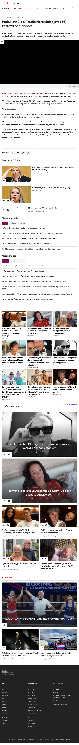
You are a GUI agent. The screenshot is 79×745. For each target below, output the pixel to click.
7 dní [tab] (13, 261)
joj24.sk (30, 692)
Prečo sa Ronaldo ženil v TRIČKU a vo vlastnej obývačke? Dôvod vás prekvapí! (28, 276)
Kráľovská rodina (51, 8)
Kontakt (56, 692)
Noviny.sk (5, 8)
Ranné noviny (32, 701)
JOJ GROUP (5, 701)
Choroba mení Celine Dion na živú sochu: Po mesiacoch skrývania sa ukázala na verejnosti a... (33, 233)
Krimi (29, 717)
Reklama (56, 689)
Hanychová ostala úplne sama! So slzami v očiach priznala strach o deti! (26, 266)
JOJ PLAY (4, 692)
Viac (63, 8)
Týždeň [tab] (13, 223)
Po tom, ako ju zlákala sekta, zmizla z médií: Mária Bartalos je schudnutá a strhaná (30, 238)
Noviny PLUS (31, 695)
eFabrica (67, 739)
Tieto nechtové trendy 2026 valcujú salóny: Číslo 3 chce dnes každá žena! (27, 244)
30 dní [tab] (21, 261)
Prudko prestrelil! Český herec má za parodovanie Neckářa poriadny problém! (28, 299)
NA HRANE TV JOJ (33, 704)
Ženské (4, 708)
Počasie (4, 723)
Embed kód (75, 86)
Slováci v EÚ (31, 726)
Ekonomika (31, 723)
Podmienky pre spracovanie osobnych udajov (62, 696)
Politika (30, 720)
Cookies (55, 700)
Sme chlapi (5, 714)
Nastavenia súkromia (60, 704)
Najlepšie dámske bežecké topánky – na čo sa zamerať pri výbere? (24, 228)
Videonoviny (32, 698)
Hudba (29, 8)
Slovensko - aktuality (35, 711)
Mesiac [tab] (22, 223)
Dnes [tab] (5, 261)
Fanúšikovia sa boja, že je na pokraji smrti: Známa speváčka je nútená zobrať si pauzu (31, 249)
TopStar (4, 711)
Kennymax (50, 739)
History (4, 720)
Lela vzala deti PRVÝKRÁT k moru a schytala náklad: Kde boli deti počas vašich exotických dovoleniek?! (37, 294)
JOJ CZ (4, 698)
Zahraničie (31, 714)
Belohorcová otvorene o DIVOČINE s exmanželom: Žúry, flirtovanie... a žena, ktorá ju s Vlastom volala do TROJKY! (37, 288)
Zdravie (4, 717)
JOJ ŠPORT (5, 695)
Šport (38, 8)
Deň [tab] (5, 223)
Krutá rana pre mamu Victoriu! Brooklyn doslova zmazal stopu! (23, 271)
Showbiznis (17, 8)
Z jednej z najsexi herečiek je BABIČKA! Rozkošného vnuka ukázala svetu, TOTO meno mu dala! (34, 281)
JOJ (3, 689)
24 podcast (31, 708)
